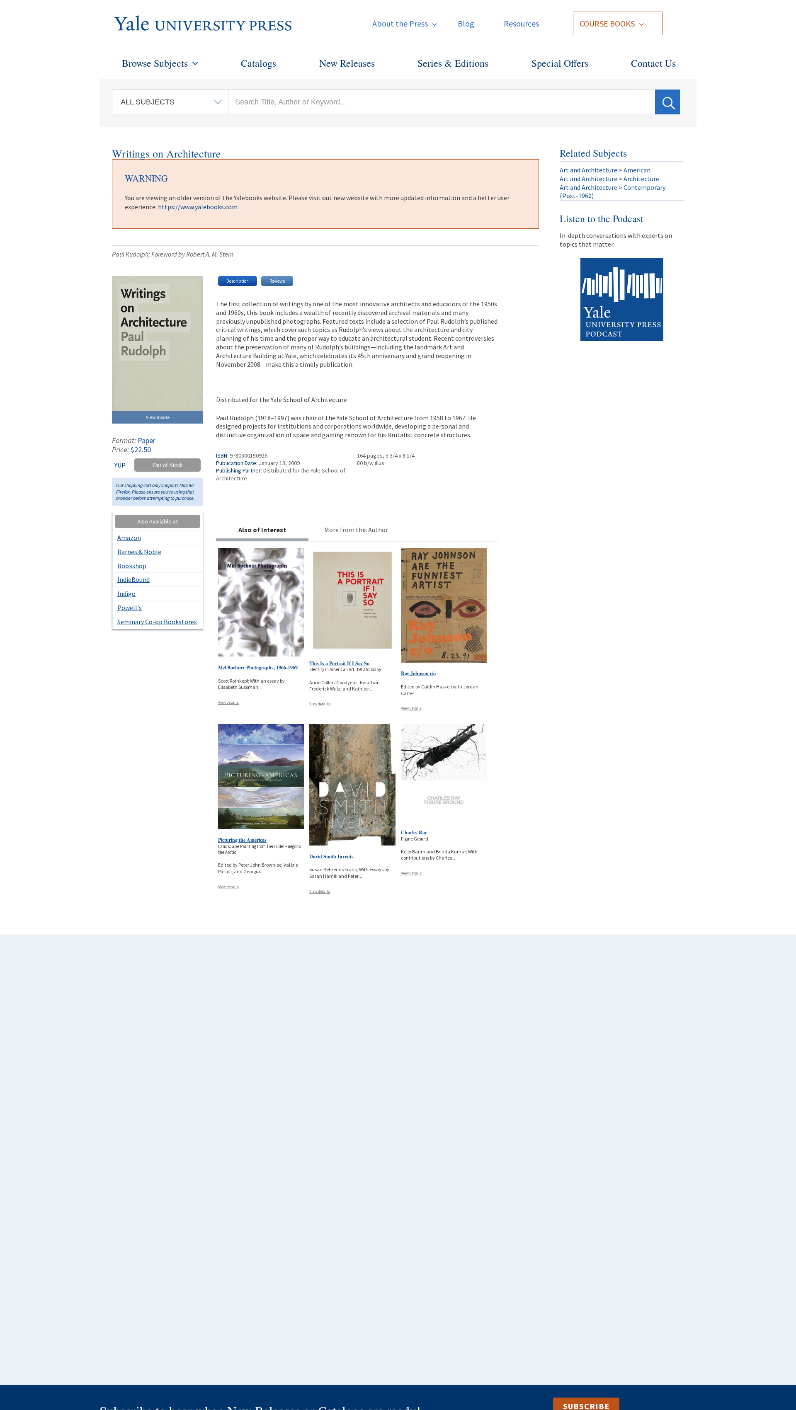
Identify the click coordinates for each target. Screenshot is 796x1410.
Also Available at (157, 521)
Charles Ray (414, 832)
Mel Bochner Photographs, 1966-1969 (258, 667)
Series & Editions (452, 63)
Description (237, 281)
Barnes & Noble (139, 552)
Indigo (126, 593)
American (637, 170)
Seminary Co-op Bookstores (157, 622)
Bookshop (131, 566)
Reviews (277, 281)
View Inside (158, 417)
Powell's (129, 607)
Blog (466, 23)
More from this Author (356, 530)
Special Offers (559, 63)
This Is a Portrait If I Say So (339, 663)
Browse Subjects (155, 63)
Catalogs (258, 63)
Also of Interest (262, 530)
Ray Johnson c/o (418, 673)
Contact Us (653, 63)
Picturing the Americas (242, 839)
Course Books (607, 23)
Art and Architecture (588, 170)
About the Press (400, 23)
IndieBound (133, 579)
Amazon (129, 537)
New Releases (347, 63)
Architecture (641, 178)
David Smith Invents (331, 856)
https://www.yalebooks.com (198, 207)
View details (228, 702)
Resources (521, 23)
